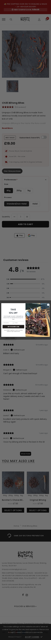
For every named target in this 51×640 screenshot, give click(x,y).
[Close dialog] (48, 305)
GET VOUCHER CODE (13, 326)
